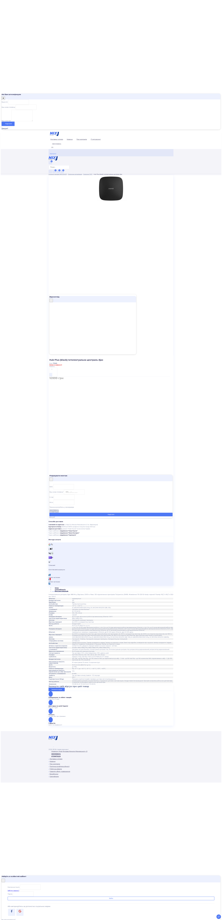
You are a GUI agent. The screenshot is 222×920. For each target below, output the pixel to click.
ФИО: (51, 487)
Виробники (54, 774)
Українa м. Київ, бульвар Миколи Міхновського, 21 (69, 751)
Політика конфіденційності (59, 766)
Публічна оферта (56, 769)
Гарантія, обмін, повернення (60, 771)
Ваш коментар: (6, 121)
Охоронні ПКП (87, 174)
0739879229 (56, 756)
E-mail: (51, 497)
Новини (70, 139)
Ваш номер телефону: (8, 107)
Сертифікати (54, 776)
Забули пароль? (13, 890)
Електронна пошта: (14, 887)
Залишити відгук (56, 689)
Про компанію (81, 139)
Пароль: (10, 894)
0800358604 (56, 754)
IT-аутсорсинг (96, 139)
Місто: (51, 502)
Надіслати (8, 123)
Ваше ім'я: (5, 102)
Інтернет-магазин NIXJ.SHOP (58, 174)
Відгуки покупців (61, 591)
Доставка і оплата (56, 139)
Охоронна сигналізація (75, 174)
